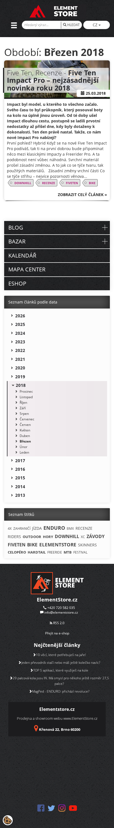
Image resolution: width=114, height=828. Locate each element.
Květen (25, 430)
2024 (20, 333)
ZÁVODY (96, 536)
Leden (24, 452)
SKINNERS (87, 544)
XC (83, 536)
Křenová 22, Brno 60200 (59, 729)
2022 (20, 350)
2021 (20, 359)
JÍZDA (37, 528)
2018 (21, 385)
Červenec (27, 419)
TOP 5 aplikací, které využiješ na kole (60, 670)
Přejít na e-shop (57, 633)
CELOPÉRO (17, 552)
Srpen (24, 413)
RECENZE (48, 183)
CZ (96, 24)
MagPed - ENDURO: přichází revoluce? (60, 691)
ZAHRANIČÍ (21, 528)
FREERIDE (54, 552)
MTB (68, 552)
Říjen (23, 402)
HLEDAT (73, 24)
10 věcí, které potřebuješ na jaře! (61, 654)
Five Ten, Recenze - (53, 80)
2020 (20, 368)
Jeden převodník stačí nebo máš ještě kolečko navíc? (60, 662)
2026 (20, 315)
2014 (20, 486)
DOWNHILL (22, 183)
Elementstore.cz (57, 709)
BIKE (92, 183)
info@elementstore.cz (61, 612)
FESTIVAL (80, 552)
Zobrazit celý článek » (82, 194)
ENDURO (54, 527)
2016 (20, 469)
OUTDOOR (32, 536)
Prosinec (26, 391)
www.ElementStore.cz (80, 718)
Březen (25, 441)
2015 (20, 477)
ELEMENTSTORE (57, 544)
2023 (20, 341)
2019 (20, 376)
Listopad (26, 397)
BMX (70, 528)
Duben (25, 435)
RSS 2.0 (58, 623)
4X (10, 528)
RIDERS (14, 536)
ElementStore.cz (57, 599)
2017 (20, 460)
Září (23, 408)
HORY (48, 536)
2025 (20, 324)
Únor (23, 446)
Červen (25, 424)
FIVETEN (72, 183)
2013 (20, 495)
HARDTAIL (37, 552)
